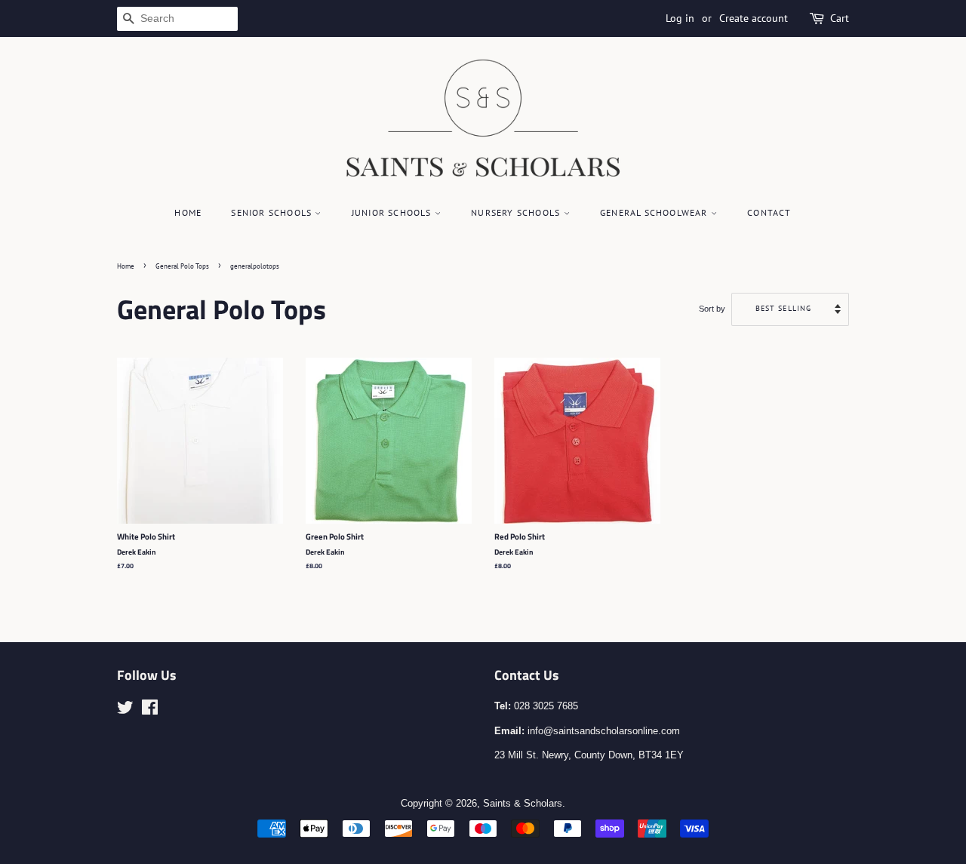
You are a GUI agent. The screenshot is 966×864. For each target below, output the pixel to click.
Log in (680, 18)
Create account (753, 18)
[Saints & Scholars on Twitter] (125, 710)
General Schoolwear (655, 212)
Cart (839, 18)
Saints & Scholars (522, 803)
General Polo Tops (182, 266)
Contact (769, 212)
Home (188, 212)
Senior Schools (273, 212)
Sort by (712, 308)
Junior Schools (393, 212)
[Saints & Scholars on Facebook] (149, 710)
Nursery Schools (517, 212)
